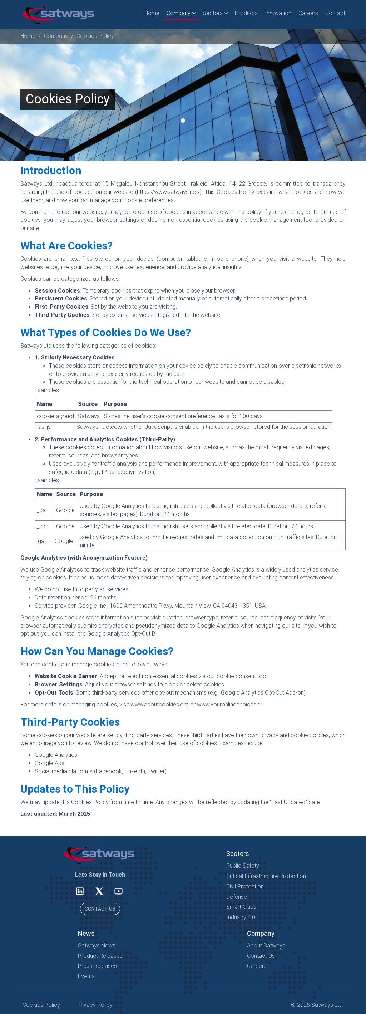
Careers (308, 13)
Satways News (96, 945)
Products (246, 13)
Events (86, 976)
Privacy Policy (95, 1004)
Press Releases (97, 965)
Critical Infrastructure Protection (266, 876)
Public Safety (242, 865)
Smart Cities (241, 906)
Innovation (278, 13)
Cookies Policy (95, 36)
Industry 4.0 (240, 917)
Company (179, 13)
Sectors (213, 13)
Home (151, 13)
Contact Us (261, 955)
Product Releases (100, 955)
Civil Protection (245, 886)
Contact (335, 13)
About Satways (266, 945)
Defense (236, 896)
